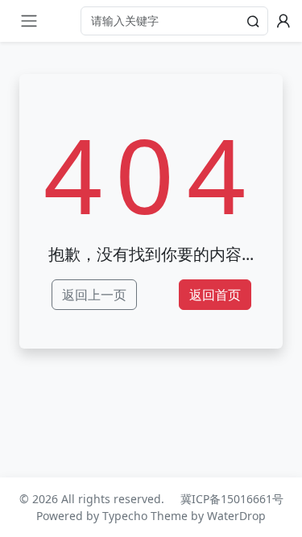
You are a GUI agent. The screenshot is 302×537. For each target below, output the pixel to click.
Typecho (124, 515)
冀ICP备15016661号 (231, 498)
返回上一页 (94, 295)
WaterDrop (236, 515)
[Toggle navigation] (29, 21)
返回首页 (215, 295)
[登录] (283, 21)
